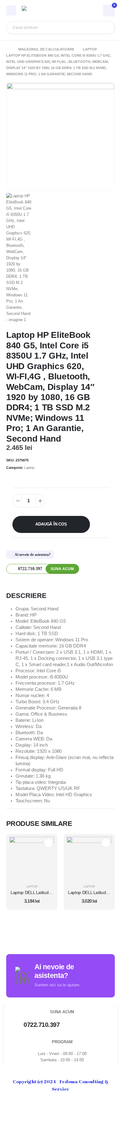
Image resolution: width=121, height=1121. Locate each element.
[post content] (31, 859)
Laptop (29, 467)
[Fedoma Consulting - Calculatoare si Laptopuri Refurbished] (39, 10)
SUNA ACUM (62, 569)
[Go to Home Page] (8, 49)
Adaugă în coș (51, 524)
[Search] (105, 27)
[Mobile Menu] (11, 10)
